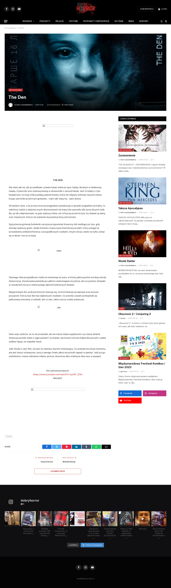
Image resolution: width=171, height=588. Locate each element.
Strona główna (10, 28)
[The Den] (85, 72)
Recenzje (27, 21)
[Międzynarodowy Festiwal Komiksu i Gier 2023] (142, 346)
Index (131, 21)
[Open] (12, 518)
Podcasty (45, 21)
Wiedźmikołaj (69, 462)
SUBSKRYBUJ (146, 9)
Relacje (60, 21)
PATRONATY (124, 358)
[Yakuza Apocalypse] (142, 190)
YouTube (73, 21)
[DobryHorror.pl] (85, 9)
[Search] (165, 21)
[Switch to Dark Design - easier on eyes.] (161, 21)
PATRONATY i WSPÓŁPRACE (96, 21)
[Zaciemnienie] (142, 138)
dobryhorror (12, 513)
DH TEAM (119, 21)
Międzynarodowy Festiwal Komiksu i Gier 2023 (141, 365)
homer (123, 318)
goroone (124, 371)
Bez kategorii (15, 90)
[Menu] (5, 21)
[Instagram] (18, 524)
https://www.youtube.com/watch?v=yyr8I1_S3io (57, 374)
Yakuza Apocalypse (130, 208)
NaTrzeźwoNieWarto (25, 105)
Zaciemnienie (126, 155)
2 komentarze (54, 105)
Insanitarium (47, 462)
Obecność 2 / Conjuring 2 (134, 314)
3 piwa (9, 436)
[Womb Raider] (142, 243)
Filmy (121, 308)
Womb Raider (126, 261)
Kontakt (143, 21)
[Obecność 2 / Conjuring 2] (142, 296)
